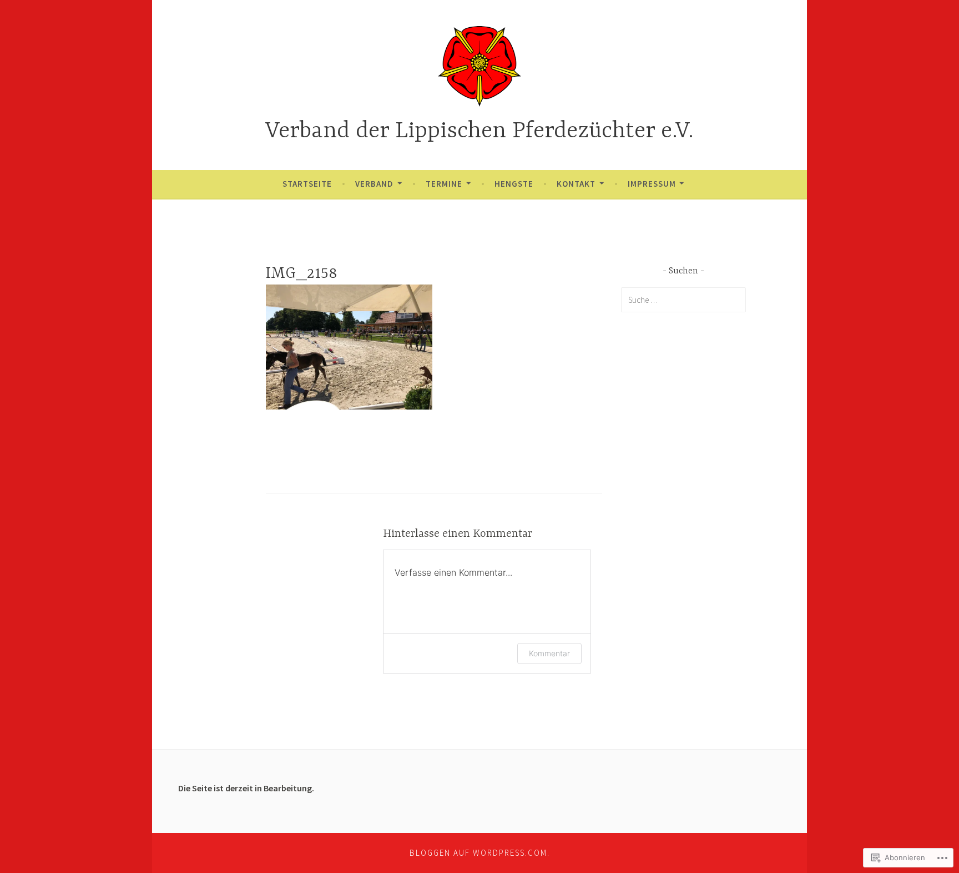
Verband (374, 183)
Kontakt (576, 183)
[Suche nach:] (683, 299)
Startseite (307, 183)
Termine (444, 183)
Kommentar (549, 653)
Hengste (513, 183)
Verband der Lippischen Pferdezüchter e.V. (479, 131)
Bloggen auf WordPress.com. (480, 852)
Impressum (652, 183)
